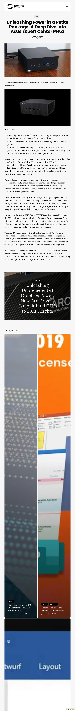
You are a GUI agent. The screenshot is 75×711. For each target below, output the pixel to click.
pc (37, 17)
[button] (67, 7)
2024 (44, 604)
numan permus (37, 36)
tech (10, 601)
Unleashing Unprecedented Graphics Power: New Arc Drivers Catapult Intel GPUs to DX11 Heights (37, 296)
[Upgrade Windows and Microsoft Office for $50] (54, 476)
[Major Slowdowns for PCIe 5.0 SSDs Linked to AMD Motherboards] (20, 476)
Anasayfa (8, 82)
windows (53, 604)
